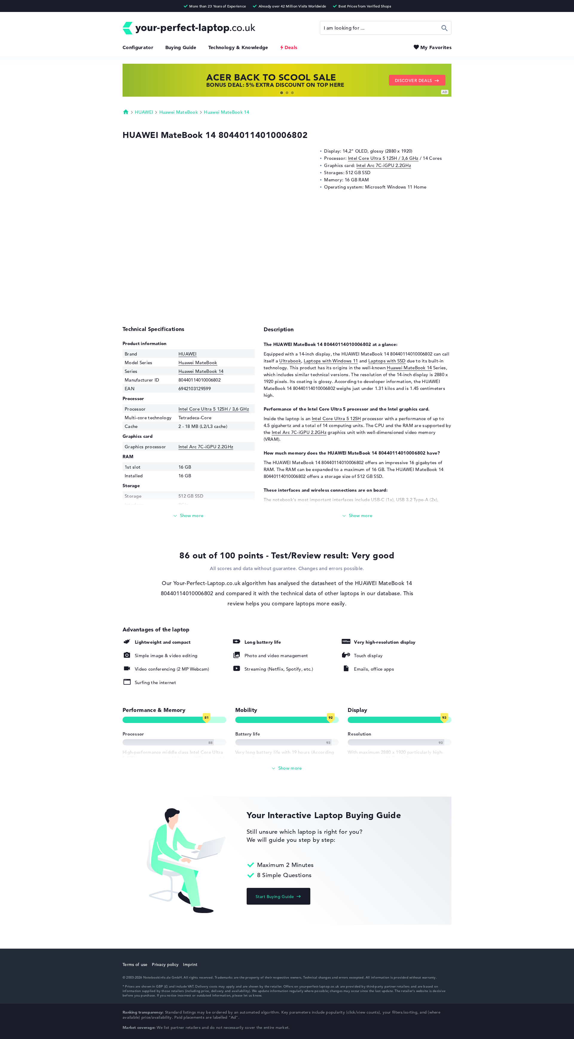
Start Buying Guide (275, 896)
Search (444, 27)
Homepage (126, 111)
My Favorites (435, 47)
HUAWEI (144, 112)
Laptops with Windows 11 (331, 361)
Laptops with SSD (387, 361)
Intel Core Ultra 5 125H (336, 418)
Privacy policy (165, 964)
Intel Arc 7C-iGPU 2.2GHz (383, 165)
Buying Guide (180, 47)
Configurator (138, 47)
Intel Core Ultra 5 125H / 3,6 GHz (383, 158)
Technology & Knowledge (238, 47)
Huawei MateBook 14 (226, 112)
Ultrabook (290, 361)
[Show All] (287, 768)
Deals (291, 47)
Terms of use (135, 964)
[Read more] (189, 515)
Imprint (190, 964)
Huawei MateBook (178, 112)
